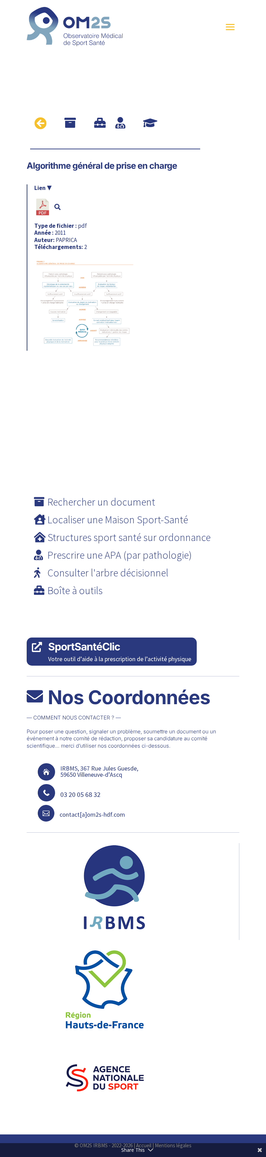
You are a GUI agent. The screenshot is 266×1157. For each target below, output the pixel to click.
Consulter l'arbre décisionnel (107, 572)
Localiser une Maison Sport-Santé (117, 519)
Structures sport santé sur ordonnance (129, 537)
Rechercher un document (101, 501)
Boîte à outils (75, 590)
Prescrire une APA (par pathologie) (119, 554)
